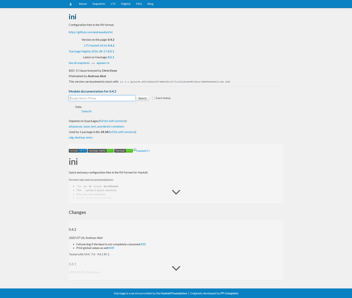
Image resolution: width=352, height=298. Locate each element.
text (93, 126)
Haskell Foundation (174, 293)
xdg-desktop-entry (81, 137)
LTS (113, 3)
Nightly (126, 3)
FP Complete (229, 293)
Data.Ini (86, 111)
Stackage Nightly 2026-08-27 (88, 51)
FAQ (139, 3)
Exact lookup (163, 97)
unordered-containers (110, 126)
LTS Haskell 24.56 (95, 45)
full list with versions (112, 121)
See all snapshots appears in (89, 62)
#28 (111, 247)
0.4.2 (111, 45)
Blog (150, 3)
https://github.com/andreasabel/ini (91, 32)
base (87, 126)
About (83, 3)
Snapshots (98, 3)
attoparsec (75, 126)
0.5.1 (111, 51)
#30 (143, 244)
